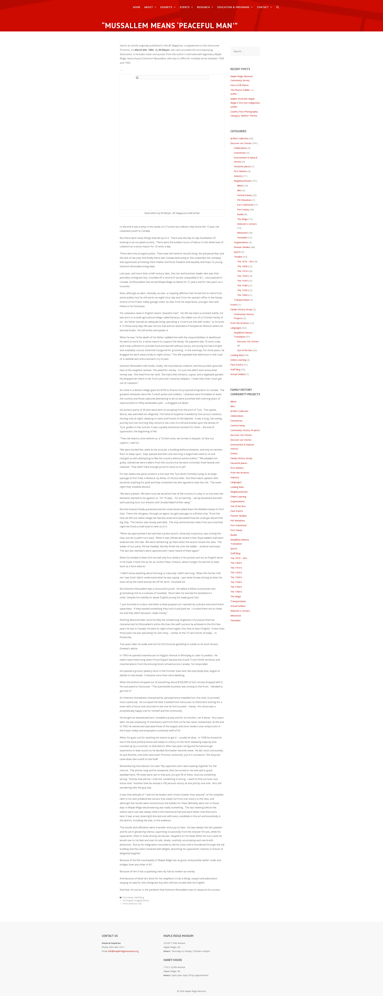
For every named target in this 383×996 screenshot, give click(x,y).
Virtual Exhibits (238, 374)
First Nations (240, 171)
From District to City (132, 903)
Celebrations (240, 147)
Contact (263, 7)
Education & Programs (233, 7)
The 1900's (243, 266)
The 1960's (243, 294)
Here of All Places (239, 85)
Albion (240, 185)
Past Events (236, 364)
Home (136, 7)
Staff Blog (139, 897)
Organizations (241, 242)
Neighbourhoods (242, 180)
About (148, 7)
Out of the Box (244, 350)
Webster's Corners (247, 223)
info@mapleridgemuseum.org (123, 951)
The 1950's (243, 290)
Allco (239, 190)
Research (203, 7)
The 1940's (243, 285)
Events (185, 7)
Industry (238, 175)
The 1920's (243, 275)
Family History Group (241, 309)
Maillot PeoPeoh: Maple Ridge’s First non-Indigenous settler (245, 102)
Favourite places (242, 166)
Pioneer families (242, 247)
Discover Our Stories (248, 341)
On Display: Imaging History (136, 900)
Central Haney (244, 195)
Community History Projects (245, 430)
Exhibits (166, 7)
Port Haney (128, 897)
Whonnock (242, 232)
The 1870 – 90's (245, 261)
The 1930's (243, 280)
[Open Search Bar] (277, 7)
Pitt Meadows (244, 199)
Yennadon (242, 237)
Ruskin (240, 214)
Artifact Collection (239, 138)
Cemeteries (240, 152)
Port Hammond (245, 204)
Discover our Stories (240, 143)
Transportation (241, 299)
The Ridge (242, 219)
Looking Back (237, 355)
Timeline (238, 256)
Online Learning (238, 359)
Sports (237, 251)
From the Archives (239, 322)
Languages (236, 327)
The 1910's (243, 271)
